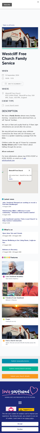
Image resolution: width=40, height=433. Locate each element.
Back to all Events (8, 25)
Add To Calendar (14, 84)
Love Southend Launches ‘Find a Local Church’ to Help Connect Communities (19, 220)
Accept (20, 424)
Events (11, 179)
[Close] (29, 170)
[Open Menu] (20, 402)
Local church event (12, 105)
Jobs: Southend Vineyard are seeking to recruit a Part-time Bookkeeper (19, 203)
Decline (20, 429)
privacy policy (29, 418)
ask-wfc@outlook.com (14, 159)
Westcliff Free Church (12, 93)
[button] (19, 184)
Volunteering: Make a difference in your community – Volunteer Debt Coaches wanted (18, 211)
